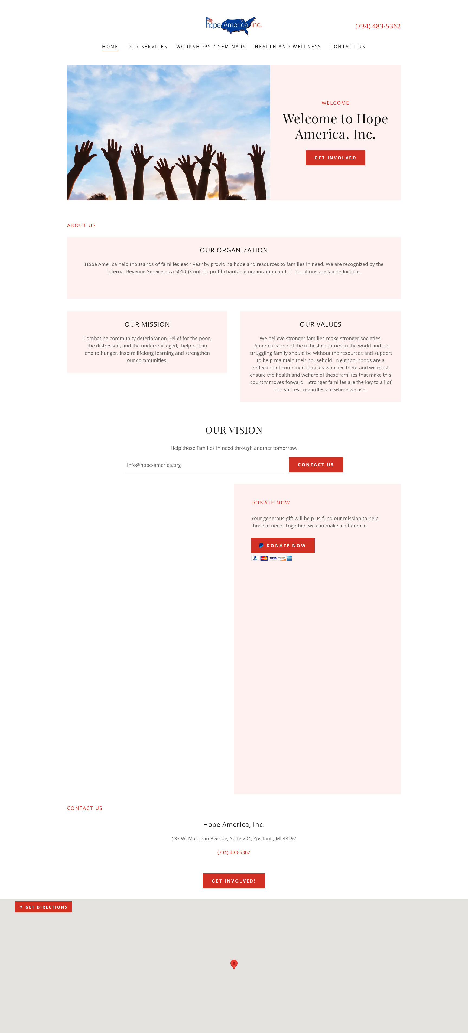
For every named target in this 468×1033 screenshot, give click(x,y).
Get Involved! (234, 881)
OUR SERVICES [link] (147, 47)
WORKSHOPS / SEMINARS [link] (211, 47)
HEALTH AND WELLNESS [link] (288, 47)
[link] (234, 25)
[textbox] (204, 464)
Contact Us (316, 465)
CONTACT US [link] (348, 47)
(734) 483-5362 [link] (378, 25)
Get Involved (335, 158)
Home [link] (110, 47)
